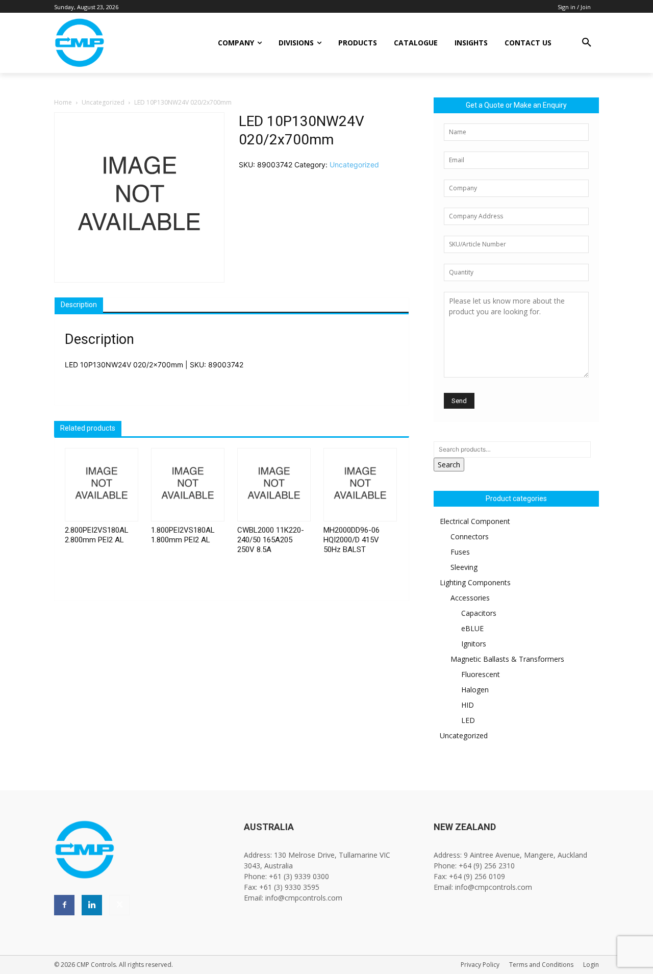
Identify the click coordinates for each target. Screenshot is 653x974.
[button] (586, 43)
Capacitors (478, 613)
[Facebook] (64, 905)
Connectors (469, 536)
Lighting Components (475, 582)
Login (591, 964)
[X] (119, 905)
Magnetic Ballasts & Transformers (507, 659)
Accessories (470, 598)
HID (467, 705)
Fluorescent (480, 674)
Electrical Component (475, 521)
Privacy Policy (480, 964)
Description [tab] (79, 305)
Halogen (475, 689)
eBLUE (472, 628)
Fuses (460, 552)
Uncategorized (103, 102)
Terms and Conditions (541, 964)
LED (468, 720)
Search (449, 464)
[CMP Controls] (114, 43)
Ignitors (473, 643)
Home (63, 102)
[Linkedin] (92, 905)
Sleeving (464, 567)
